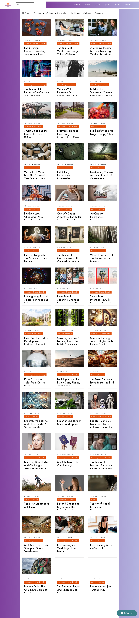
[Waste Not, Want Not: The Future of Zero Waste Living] (36, 151)
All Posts (26, 13)
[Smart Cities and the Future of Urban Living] (36, 110)
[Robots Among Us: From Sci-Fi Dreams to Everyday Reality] (102, 400)
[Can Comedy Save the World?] (102, 524)
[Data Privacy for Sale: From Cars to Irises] (36, 358)
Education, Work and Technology (35, 43)
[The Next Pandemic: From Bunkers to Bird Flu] (102, 358)
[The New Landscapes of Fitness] (36, 483)
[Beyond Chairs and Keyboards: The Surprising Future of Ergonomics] (69, 483)
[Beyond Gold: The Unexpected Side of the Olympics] (36, 566)
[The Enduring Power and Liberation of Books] (69, 566)
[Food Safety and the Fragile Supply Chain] (102, 110)
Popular (93, 499)
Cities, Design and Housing (66, 85)
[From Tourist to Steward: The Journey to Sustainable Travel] (69, 607)
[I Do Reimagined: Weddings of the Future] (69, 524)
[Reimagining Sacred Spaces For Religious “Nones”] (36, 276)
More (98, 13)
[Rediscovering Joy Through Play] (102, 566)
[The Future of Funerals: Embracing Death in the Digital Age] (102, 441)
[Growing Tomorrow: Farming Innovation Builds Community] (69, 317)
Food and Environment (98, 126)
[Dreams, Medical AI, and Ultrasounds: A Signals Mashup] (36, 400)
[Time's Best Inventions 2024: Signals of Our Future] (102, 276)
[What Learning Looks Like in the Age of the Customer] (102, 607)
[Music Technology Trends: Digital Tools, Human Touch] (102, 317)
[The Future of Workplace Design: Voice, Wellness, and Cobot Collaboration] (69, 27)
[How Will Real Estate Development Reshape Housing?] (36, 317)
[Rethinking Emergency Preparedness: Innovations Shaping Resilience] (69, 151)
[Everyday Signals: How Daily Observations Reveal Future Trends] (69, 110)
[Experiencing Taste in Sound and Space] (69, 400)
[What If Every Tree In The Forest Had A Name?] (102, 234)
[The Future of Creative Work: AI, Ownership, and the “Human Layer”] (69, 234)
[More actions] (48, 40)
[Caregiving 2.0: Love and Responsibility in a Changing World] (36, 607)
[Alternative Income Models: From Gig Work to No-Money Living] (102, 27)
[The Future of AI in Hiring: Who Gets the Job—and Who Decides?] (36, 68)
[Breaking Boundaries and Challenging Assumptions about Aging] (36, 441)
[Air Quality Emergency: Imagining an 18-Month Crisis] (102, 193)
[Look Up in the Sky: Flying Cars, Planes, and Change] (69, 358)
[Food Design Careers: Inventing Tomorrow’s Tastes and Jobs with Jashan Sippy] (36, 27)
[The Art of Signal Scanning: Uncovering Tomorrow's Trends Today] (102, 483)
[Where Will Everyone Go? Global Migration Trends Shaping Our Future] (69, 68)
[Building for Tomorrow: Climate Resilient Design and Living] (102, 68)
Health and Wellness (80, 13)
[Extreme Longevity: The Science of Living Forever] (36, 234)
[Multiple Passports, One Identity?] (69, 441)
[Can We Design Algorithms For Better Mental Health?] (69, 193)
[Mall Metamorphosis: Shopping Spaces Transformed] (36, 524)
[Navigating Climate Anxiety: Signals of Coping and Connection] (102, 151)
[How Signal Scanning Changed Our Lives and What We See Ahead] (69, 276)
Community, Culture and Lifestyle (50, 13)
